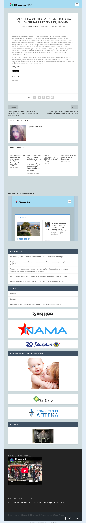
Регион (51, 26)
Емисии (13, 294)
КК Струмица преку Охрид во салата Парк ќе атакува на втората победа (38, 276)
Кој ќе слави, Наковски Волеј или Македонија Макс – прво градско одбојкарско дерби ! (40, 263)
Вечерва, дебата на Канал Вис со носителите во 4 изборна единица (36, 257)
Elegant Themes (29, 515)
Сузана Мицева (33, 26)
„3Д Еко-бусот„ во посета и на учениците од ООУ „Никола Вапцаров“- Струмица (17, 160)
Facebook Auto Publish (34, 522)
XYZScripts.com (53, 522)
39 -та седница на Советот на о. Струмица (68, 157)
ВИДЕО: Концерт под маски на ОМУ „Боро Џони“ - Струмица (51, 158)
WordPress (58, 515)
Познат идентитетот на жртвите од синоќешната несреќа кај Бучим (37, 281)
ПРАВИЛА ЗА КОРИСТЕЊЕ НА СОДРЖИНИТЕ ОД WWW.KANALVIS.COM (35, 304)
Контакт (13, 299)
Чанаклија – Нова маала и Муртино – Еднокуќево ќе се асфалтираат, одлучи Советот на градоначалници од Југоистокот (40, 270)
